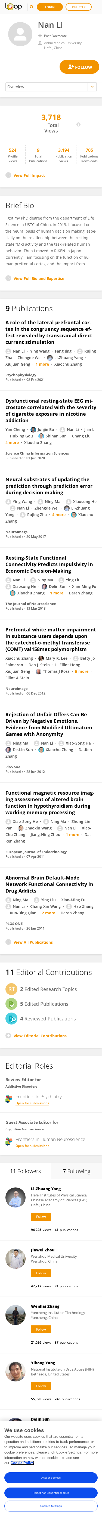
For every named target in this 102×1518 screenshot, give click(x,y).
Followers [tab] (25, 1171)
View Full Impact (29, 175)
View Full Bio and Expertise (39, 278)
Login (50, 7)
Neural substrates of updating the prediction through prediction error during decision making (48, 486)
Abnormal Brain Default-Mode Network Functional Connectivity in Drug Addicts (49, 884)
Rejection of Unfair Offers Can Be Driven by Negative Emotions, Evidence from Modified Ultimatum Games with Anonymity (48, 724)
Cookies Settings (51, 1505)
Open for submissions (32, 1103)
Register (78, 7)
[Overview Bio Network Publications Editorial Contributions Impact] (51, 86)
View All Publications (33, 942)
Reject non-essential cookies (51, 1492)
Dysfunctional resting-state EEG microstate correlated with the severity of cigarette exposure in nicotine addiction (50, 410)
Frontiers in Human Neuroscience (50, 1139)
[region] (51, 1469)
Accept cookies (51, 1477)
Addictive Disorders (21, 1086)
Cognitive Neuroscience (24, 1129)
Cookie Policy (22, 1463)
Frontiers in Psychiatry (39, 1096)
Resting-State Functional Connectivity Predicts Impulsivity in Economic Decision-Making (49, 564)
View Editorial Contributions (40, 1035)
